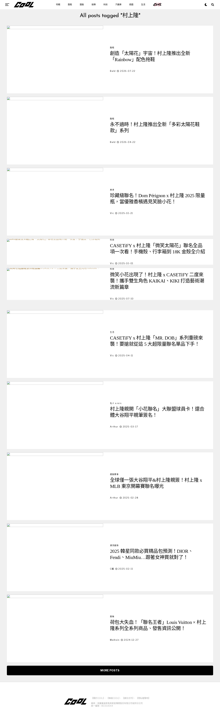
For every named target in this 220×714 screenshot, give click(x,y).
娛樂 (94, 4)
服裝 (82, 4)
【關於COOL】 (97, 698)
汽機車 (118, 4)
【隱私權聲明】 (143, 698)
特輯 (58, 4)
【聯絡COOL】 (113, 698)
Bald (113, 71)
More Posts (109, 670)
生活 (143, 4)
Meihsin (115, 640)
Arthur (114, 426)
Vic (112, 213)
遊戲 (131, 4)
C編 (112, 569)
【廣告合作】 (127, 698)
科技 (105, 4)
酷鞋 (70, 4)
